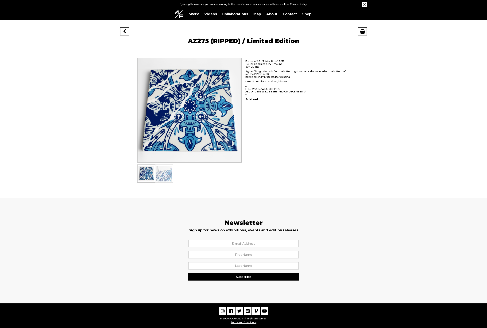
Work (194, 14)
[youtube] (264, 311)
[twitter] (239, 311)
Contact (290, 14)
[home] (179, 14)
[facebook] (231, 311)
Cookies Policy (298, 4)
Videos (210, 14)
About (271, 14)
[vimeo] (256, 311)
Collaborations (235, 14)
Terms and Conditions (243, 322)
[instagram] (222, 311)
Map (257, 14)
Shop (306, 14)
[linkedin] (247, 311)
